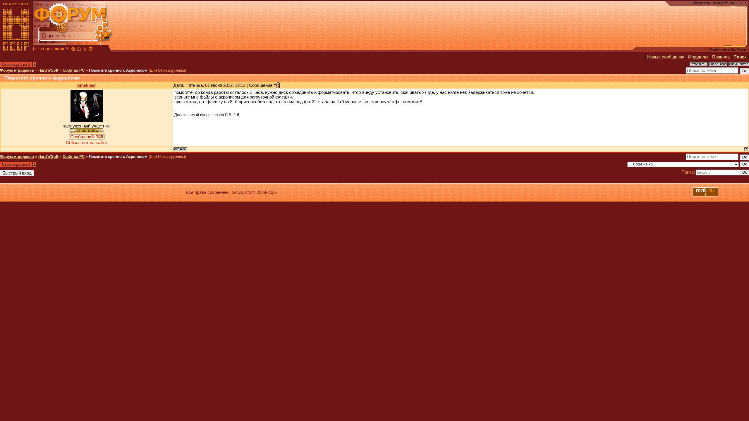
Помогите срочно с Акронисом (118, 70)
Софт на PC (74, 70)
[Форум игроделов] (35, 49)
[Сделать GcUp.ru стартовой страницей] (73, 49)
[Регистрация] (51, 49)
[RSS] (91, 49)
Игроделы (698, 57)
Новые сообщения (665, 57)
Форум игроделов (17, 70)
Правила (721, 57)
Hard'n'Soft (48, 70)
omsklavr (86, 85)
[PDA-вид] (85, 49)
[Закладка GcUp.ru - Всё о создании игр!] (79, 49)
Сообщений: (86, 136)
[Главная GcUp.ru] (16, 49)
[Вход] (67, 49)
